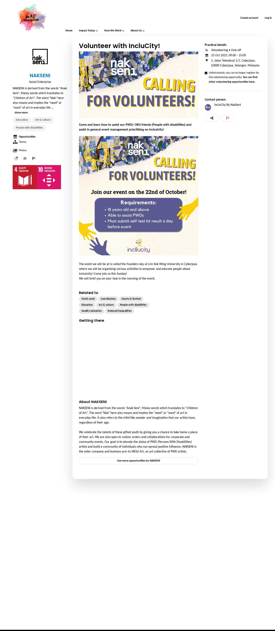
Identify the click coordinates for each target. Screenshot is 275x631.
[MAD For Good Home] (31, 18)
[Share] (212, 118)
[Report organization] (33, 158)
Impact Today (87, 30)
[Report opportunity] (228, 118)
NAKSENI (40, 75)
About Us (136, 30)
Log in (268, 18)
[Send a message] (25, 158)
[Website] (16, 158)
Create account (249, 18)
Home (68, 30)
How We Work (112, 30)
